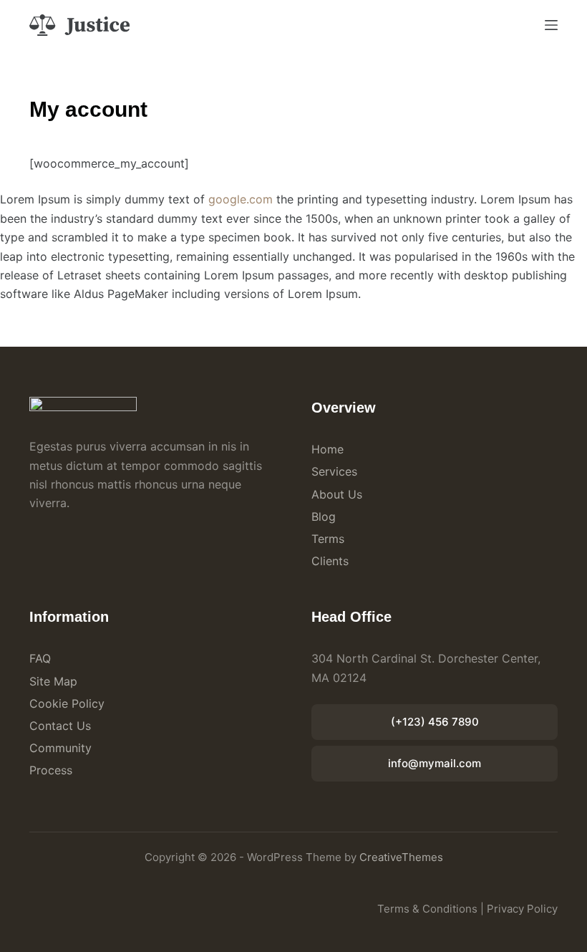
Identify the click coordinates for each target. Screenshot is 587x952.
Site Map (53, 681)
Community (60, 748)
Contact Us (60, 725)
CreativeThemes (401, 857)
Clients (330, 561)
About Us (336, 494)
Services (334, 471)
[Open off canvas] (551, 25)
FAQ (40, 658)
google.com (240, 199)
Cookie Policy (67, 703)
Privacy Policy (522, 908)
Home (327, 449)
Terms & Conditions (427, 908)
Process (50, 770)
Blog (323, 516)
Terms (327, 539)
